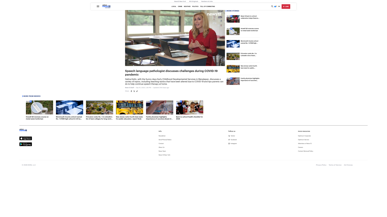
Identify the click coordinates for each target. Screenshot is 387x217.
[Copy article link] (137, 91)
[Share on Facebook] (131, 91)
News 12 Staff (129, 87)
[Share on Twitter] (134, 91)
